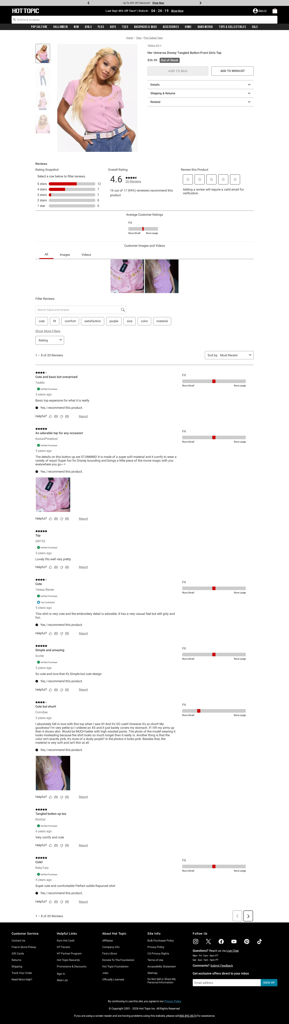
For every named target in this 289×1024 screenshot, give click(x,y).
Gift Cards (18, 953)
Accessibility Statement (161, 966)
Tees (125, 27)
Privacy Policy (155, 947)
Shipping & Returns (162, 93)
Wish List (62, 980)
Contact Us (18, 940)
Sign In (61, 973)
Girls (88, 27)
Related (155, 102)
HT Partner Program (69, 953)
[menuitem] (274, 10)
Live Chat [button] (232, 950)
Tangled (153, 45)
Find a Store (109, 953)
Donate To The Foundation (118, 960)
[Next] (200, 3)
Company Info (111, 947)
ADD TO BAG (177, 71)
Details (155, 84)
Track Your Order (22, 972)
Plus (101, 27)
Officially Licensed (113, 979)
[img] (196, 941)
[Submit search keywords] (14, 19)
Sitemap (152, 972)
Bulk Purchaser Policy (160, 940)
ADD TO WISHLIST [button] (232, 71)
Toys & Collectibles (232, 27)
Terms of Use (155, 960)
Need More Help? (22, 979)
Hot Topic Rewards (68, 960)
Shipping (17, 966)
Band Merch (205, 27)
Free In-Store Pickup (24, 947)
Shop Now (158, 2)
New (76, 27)
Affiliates (107, 940)
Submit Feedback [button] (221, 965)
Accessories (171, 27)
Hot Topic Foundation (115, 966)
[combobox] (144, 20)
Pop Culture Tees (153, 37)
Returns (16, 960)
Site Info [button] (153, 933)
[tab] (44, 55)
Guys (113, 27)
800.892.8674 (188, 1015)
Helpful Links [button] (67, 933)
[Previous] (88, 3)
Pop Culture (39, 27)
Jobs (105, 972)
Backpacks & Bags (145, 27)
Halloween (60, 27)
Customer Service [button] (25, 933)
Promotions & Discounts (71, 966)
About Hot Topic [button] (114, 933)
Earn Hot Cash (66, 940)
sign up (269, 982)
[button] (260, 11)
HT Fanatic (63, 947)
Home (188, 27)
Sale (255, 27)
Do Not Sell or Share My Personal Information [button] (161, 980)
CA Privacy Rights (158, 953)
